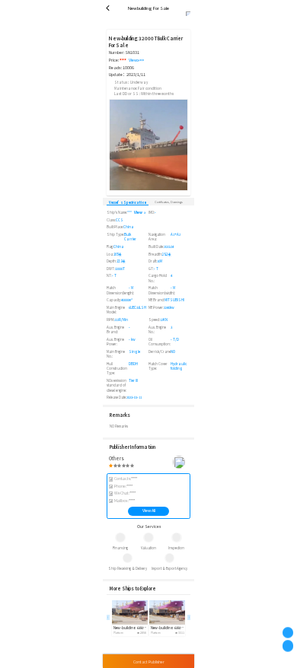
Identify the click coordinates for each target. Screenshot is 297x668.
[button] (188, 617)
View (138, 212)
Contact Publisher (148, 661)
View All (148, 510)
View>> (136, 60)
